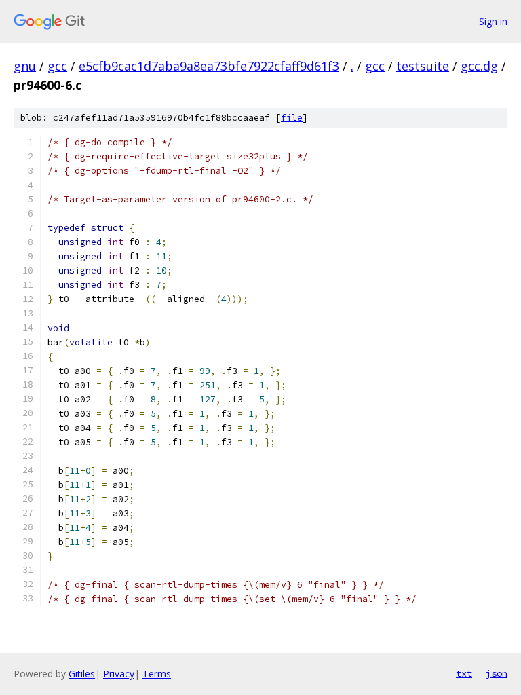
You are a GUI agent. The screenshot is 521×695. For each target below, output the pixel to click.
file (292, 118)
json (496, 673)
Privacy (118, 673)
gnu (25, 66)
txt (464, 673)
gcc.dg (479, 66)
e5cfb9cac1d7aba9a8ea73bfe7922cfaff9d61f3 (209, 66)
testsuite (422, 66)
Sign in (493, 21)
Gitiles (82, 673)
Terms (156, 673)
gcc (57, 66)
